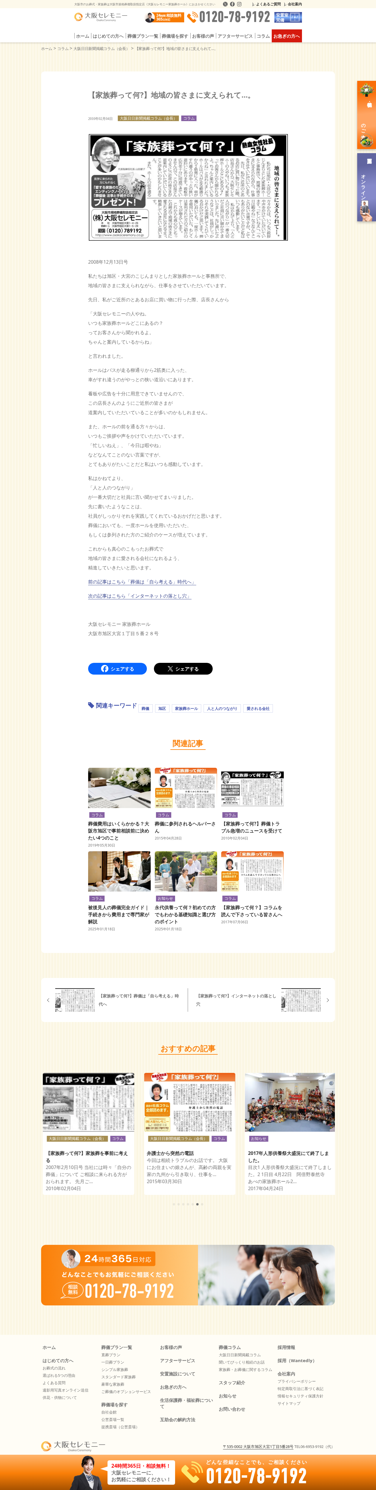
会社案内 (295, 3)
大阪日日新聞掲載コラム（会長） (148, 118)
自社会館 (109, 1412)
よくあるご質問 (268, 3)
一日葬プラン (112, 1362)
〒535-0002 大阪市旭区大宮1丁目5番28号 (258, 1446)
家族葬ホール (186, 708)
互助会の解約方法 (177, 1419)
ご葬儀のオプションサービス (126, 1391)
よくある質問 (54, 1382)
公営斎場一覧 (112, 1419)
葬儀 (145, 708)
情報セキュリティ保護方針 (300, 1396)
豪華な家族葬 (112, 1384)
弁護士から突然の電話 (168, 1153)
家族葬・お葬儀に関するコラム (245, 1369)
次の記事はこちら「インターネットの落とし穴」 (140, 596)
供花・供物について (60, 1397)
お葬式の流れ (54, 1368)
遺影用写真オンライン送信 (65, 1390)
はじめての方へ (58, 1360)
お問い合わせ (232, 1409)
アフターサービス (235, 36)
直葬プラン (110, 1354)
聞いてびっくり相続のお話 (242, 1362)
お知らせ (165, 898)
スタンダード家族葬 (118, 1376)
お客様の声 (203, 36)
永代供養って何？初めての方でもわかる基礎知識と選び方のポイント (185, 914)
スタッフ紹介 (232, 1382)
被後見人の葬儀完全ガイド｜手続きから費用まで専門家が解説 (118, 914)
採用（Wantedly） (297, 1360)
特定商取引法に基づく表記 (300, 1388)
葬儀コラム (230, 1347)
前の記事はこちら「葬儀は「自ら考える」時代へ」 (142, 581)
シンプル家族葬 (114, 1369)
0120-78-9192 (234, 17)
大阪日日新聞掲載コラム (240, 1354)
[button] (174, 1204)
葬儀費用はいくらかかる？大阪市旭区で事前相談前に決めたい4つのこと (118, 830)
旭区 (162, 708)
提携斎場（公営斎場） (120, 1426)
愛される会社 (258, 708)
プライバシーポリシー (297, 1381)
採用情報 (286, 1347)
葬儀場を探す (114, 1404)
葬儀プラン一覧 (116, 1347)
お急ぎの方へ (286, 36)
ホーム (82, 36)
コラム (263, 36)
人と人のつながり (222, 708)
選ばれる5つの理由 (59, 1375)
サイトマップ (289, 1403)
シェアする (122, 668)
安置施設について (177, 1374)
